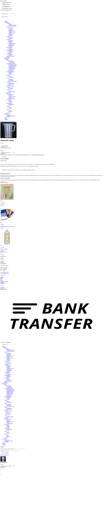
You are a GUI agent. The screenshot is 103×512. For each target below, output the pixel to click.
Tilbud (6, 117)
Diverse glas (11, 70)
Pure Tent (10, 38)
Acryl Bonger (11, 61)
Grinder (8, 82)
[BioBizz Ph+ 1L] (3, 251)
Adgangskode (4, 450)
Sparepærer (11, 29)
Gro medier (9, 53)
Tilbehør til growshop (11, 121)
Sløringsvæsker (11, 104)
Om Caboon (2, 287)
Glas (10, 110)
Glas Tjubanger (11, 85)
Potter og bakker (9, 47)
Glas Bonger (11, 60)
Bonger (8, 59)
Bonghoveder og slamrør (11, 63)
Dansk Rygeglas (12, 62)
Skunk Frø (6, 113)
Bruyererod (11, 87)
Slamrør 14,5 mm (12, 67)
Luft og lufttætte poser (13, 81)
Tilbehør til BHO (12, 98)
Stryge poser (11, 80)
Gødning (8, 23)
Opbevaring (11, 51)
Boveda (10, 100)
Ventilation (9, 39)
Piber (8, 109)
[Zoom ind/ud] (0, 468)
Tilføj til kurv (3, 153)
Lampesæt (10, 28)
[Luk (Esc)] (4, 468)
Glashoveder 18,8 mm (13, 65)
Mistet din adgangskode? (4, 454)
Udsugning (11, 41)
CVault (10, 102)
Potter (10, 48)
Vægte (8, 89)
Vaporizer (8, 92)
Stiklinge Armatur (12, 32)
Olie (1, 279)
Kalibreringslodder (12, 91)
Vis (1, 200)
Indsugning (11, 40)
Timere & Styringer (12, 43)
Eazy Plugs (11, 54)
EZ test (10, 105)
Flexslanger (11, 44)
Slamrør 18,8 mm (12, 68)
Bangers (10, 95)
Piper (10, 107)
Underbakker (11, 49)
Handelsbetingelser (3, 289)
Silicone (10, 97)
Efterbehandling (9, 50)
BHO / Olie (9, 93)
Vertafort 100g (2, 203)
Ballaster (10, 31)
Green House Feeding (12, 26)
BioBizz (10, 24)
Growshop (6, 22)
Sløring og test (9, 103)
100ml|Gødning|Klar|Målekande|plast (38, 154)
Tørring (10, 52)
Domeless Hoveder (12, 96)
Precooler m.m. (11, 69)
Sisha (8, 106)
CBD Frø (8, 116)
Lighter (8, 75)
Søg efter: (4, 13)
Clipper (10, 76)
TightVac (10, 101)
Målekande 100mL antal (6, 152)
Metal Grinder (9, 408)
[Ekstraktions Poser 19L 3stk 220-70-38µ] (7, 221)
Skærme (10, 33)
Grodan (8, 380)
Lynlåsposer (11, 79)
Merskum (10, 88)
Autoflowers (9, 114)
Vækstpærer (11, 34)
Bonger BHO (11, 94)
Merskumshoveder (12, 66)
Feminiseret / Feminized (11, 115)
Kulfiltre (10, 42)
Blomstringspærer (12, 30)
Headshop (6, 58)
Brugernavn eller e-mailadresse (7, 448)
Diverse (8, 56)
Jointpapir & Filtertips (10, 71)
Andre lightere (11, 77)
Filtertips (10, 73)
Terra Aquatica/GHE (12, 25)
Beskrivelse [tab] (4, 156)
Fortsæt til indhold (3, 0)
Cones (10, 74)
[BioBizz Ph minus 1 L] (7, 244)
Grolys (6, 352)
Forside (6, 21)
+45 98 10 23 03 (5, 272)
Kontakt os (6, 119)
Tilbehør (10, 35)
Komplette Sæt (11, 45)
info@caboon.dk (6, 273)
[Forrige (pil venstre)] (0, 469)
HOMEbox (11, 37)
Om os (6, 118)
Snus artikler (2, 282)
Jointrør (8, 86)
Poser (8, 78)
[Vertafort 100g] (7, 199)
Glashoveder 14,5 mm (13, 64)
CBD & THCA (7, 57)
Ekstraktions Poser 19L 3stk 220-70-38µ (7, 226)
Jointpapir (10, 72)
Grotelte (8, 36)
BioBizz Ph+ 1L (3, 256)
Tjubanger (8, 84)
